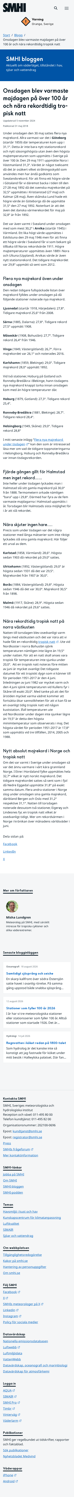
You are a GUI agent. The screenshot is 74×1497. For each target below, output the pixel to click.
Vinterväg (30, 1414)
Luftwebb (30, 1347)
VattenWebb (12, 1359)
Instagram (31, 1316)
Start (6, 35)
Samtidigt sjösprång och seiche (29, 973)
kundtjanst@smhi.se (27, 1131)
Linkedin (29, 1310)
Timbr (27, 1408)
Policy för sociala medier (20, 1322)
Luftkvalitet (11, 1224)
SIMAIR (8, 1230)
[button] (55, 8)
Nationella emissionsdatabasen (25, 1341)
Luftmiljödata (12, 1353)
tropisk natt (48, 642)
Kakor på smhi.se (15, 1261)
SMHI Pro (30, 1402)
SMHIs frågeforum (37, 1149)
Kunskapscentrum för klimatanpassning (32, 1217)
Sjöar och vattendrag (18, 1236)
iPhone (28, 1475)
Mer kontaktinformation (20, 1155)
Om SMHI (10, 1180)
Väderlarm (31, 1420)
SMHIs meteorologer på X (37, 1304)
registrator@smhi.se (27, 1137)
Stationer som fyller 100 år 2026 (30, 1008)
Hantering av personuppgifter (24, 1267)
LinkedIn (13, 851)
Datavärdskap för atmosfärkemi (26, 1371)
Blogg (18, 35)
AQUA (27, 1390)
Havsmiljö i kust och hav (20, 1211)
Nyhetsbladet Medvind (19, 1456)
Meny (66, 12)
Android (29, 1481)
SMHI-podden (13, 1192)
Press (7, 1143)
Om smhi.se (11, 1273)
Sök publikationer (15, 1450)
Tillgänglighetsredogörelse (22, 1255)
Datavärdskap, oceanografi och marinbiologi (35, 1365)
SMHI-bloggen (13, 1186)
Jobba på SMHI (13, 1174)
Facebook (13, 844)
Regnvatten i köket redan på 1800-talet (36, 1043)
